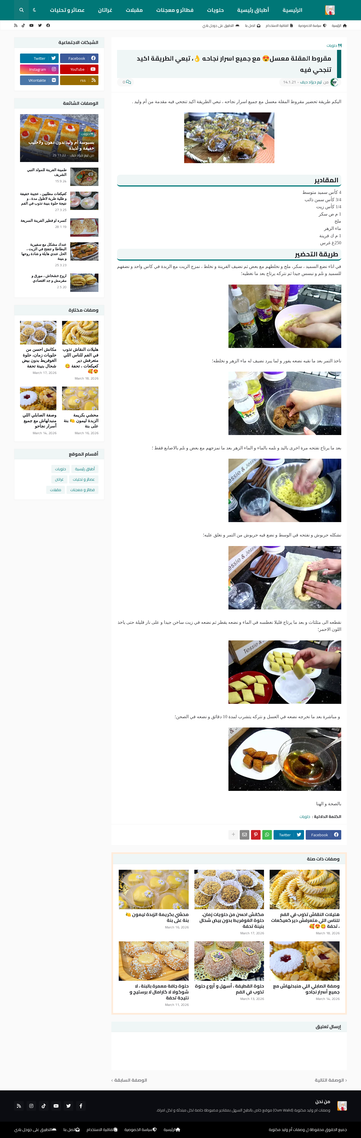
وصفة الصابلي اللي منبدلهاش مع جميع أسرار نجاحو (306, 989)
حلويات (215, 10)
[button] (34, 10)
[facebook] (48, 25)
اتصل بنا (250, 25)
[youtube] (31, 25)
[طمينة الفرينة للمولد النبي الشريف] (84, 177)
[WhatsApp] (267, 835)
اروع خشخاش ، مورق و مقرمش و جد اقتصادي (49, 278)
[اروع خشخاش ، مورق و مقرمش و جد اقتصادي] (84, 283)
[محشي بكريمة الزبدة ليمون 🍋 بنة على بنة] (154, 889)
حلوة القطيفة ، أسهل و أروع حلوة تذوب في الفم (229, 989)
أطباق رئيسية (253, 10)
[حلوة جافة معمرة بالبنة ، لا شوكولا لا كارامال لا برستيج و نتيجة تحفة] (154, 961)
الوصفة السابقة (130, 1080)
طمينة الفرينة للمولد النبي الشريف (47, 172)
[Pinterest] (256, 835)
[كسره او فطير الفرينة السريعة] (84, 227)
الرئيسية (292, 10)
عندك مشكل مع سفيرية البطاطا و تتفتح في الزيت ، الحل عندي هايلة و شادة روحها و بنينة (44, 251)
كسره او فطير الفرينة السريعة (44, 220)
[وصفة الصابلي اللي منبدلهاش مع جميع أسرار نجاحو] (305, 961)
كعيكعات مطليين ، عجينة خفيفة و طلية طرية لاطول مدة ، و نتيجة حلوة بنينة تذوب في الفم (43, 198)
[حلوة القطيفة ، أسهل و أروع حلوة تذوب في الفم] (229, 961)
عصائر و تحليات (67, 10)
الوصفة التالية (329, 1080)
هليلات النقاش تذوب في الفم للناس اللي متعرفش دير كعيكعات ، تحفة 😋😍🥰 (305, 920)
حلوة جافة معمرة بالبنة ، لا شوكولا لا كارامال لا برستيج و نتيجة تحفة (159, 992)
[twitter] (40, 25)
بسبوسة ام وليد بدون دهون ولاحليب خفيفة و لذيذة (61, 145)
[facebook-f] (81, 1106)
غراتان (105, 10)
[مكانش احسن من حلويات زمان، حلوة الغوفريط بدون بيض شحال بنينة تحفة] (229, 889)
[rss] (15, 25)
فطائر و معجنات (174, 10)
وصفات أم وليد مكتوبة (287, 1129)
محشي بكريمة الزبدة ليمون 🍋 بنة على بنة (157, 917)
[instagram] (31, 1106)
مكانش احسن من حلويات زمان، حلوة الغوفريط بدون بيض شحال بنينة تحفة (231, 920)
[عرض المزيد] (233, 835)
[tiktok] (23, 25)
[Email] (244, 835)
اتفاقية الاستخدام (277, 25)
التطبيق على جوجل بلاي (218, 25)
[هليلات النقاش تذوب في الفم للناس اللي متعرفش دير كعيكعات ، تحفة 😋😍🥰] (305, 889)
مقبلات (134, 10)
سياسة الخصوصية (309, 25)
